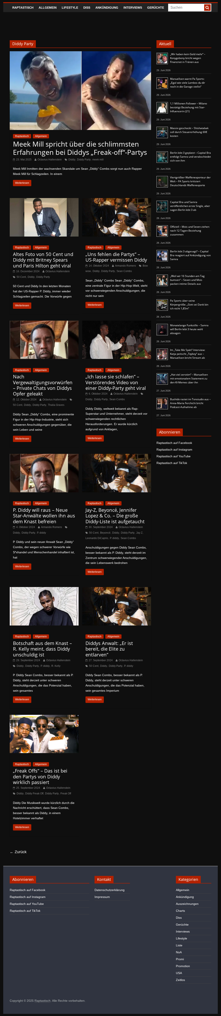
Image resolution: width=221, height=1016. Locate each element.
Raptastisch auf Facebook (174, 443)
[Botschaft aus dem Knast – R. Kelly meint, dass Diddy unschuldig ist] (44, 590)
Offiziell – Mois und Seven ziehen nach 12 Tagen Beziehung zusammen (189, 230)
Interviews (132, 7)
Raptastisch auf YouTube (173, 456)
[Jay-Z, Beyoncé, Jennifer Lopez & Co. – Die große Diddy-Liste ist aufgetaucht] (116, 456)
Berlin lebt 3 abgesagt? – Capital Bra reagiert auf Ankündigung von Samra (190, 255)
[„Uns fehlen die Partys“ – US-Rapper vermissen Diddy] (116, 201)
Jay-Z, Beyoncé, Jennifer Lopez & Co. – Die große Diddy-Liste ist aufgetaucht (115, 516)
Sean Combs (124, 271)
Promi (180, 959)
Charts (180, 910)
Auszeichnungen (187, 904)
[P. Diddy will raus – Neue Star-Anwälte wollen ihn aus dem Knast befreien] (44, 456)
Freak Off (65, 793)
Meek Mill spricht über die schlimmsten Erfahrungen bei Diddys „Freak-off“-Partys (80, 148)
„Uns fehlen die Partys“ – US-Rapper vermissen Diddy (116, 257)
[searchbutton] (207, 7)
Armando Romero (125, 265)
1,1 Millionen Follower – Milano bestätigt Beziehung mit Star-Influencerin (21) (188, 107)
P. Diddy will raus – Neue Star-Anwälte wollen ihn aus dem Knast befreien (44, 516)
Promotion (183, 966)
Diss (86, 7)
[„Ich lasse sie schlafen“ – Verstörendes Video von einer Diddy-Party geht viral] (116, 323)
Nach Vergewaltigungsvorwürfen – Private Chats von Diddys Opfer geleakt (43, 385)
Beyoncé (105, 532)
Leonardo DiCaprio (96, 538)
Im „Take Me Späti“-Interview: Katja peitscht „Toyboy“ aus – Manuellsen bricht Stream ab (187, 354)
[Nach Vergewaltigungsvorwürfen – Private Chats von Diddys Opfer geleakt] (44, 323)
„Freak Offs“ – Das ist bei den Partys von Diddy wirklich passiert (40, 776)
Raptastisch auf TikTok (171, 463)
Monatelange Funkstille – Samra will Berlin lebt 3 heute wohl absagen (189, 329)
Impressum (102, 897)
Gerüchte (155, 7)
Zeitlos (180, 980)
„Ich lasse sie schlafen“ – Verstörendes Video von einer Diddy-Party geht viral (115, 382)
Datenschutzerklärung (110, 890)
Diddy (71, 159)
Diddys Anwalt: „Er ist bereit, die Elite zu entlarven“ (109, 649)
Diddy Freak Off (34, 793)
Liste (179, 945)
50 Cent (21, 276)
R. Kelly (55, 665)
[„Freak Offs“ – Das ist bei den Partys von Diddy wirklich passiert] (44, 717)
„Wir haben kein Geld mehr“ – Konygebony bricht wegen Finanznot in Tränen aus (187, 58)
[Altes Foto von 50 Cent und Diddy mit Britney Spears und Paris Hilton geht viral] (44, 201)
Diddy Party (84, 159)
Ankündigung (106, 7)
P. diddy (41, 532)
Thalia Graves (56, 404)
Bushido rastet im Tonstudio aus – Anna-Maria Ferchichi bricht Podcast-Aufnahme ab (190, 403)
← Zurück (18, 852)
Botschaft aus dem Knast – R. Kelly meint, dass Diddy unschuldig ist (42, 649)
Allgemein (48, 7)
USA (179, 973)
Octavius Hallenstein (50, 159)
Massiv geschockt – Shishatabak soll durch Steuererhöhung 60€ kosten (189, 132)
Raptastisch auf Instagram (174, 449)
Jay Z (139, 532)
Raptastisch (22, 7)
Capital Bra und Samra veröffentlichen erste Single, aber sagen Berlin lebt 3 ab (190, 206)
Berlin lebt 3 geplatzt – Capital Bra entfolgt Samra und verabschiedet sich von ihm (190, 156)
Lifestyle (70, 7)
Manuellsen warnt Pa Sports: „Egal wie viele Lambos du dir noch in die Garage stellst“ (187, 82)
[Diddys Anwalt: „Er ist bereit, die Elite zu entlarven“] (116, 590)
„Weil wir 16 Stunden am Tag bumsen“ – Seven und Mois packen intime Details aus (187, 280)
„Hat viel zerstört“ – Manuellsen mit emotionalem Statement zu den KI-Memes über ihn (189, 378)
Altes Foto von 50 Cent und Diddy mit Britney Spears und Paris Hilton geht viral (43, 260)
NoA (179, 952)
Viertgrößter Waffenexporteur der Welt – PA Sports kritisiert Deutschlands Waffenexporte (190, 181)
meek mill (98, 159)
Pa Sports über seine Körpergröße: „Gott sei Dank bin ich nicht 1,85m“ (189, 304)
